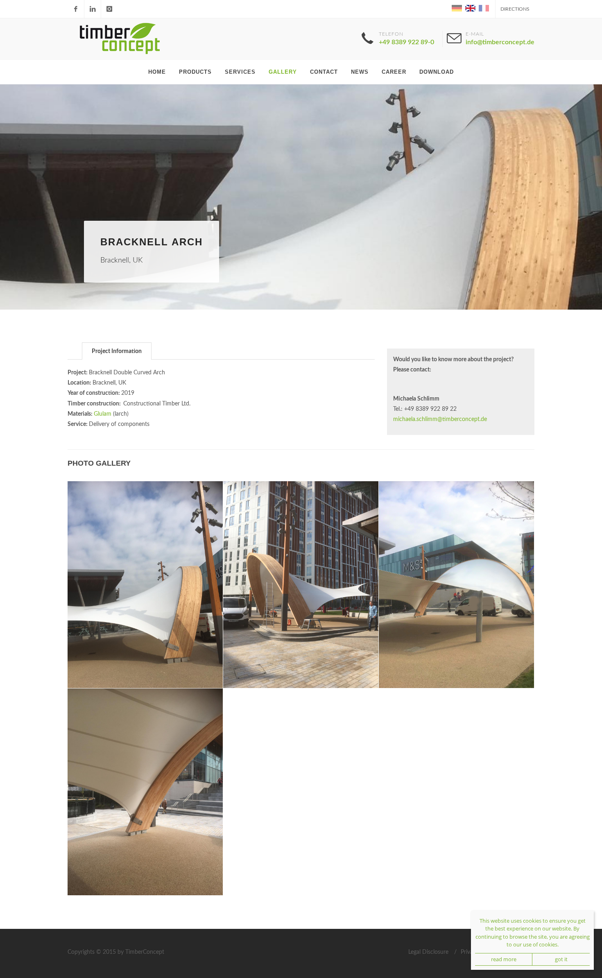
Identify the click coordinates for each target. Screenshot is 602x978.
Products (195, 72)
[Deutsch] (456, 8)
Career (394, 72)
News (360, 72)
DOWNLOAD (436, 72)
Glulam (102, 414)
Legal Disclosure (428, 952)
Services (240, 72)
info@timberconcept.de (500, 42)
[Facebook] (76, 9)
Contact (324, 72)
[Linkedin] (92, 9)
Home (157, 72)
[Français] (483, 8)
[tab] (117, 350)
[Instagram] (109, 9)
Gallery (283, 72)
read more (503, 959)
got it (561, 959)
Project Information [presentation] (117, 351)
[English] (470, 8)
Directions (515, 9)
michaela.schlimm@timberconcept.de (440, 419)
